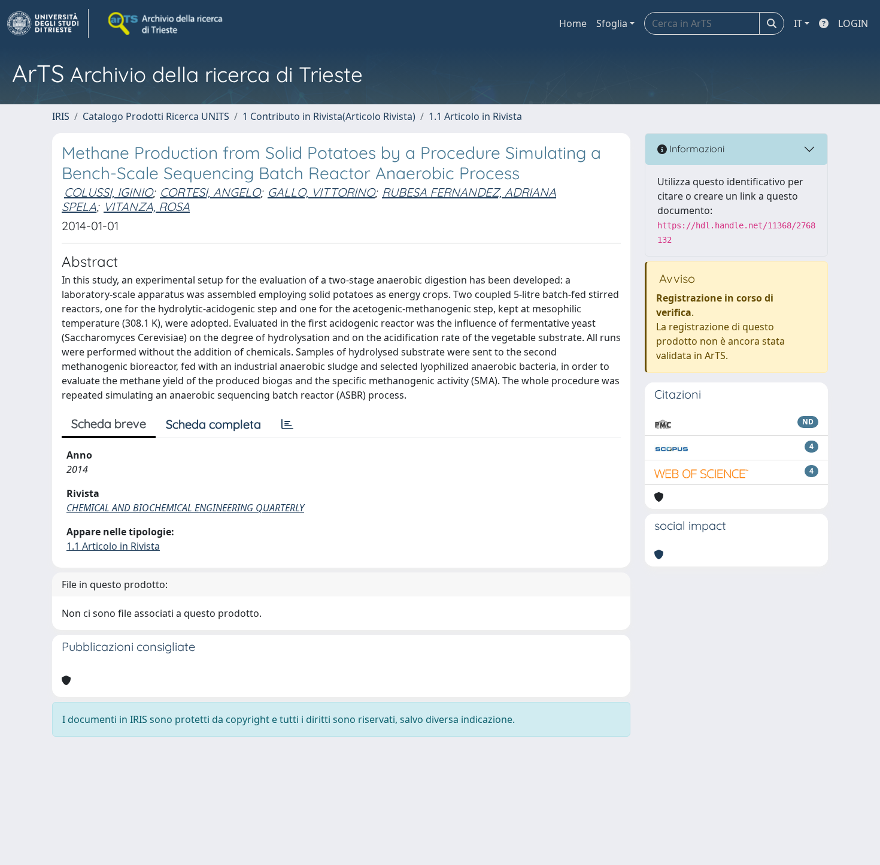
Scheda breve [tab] (108, 423)
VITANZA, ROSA (147, 206)
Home (573, 23)
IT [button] (798, 23)
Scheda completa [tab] (213, 424)
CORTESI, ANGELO (210, 192)
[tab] (287, 424)
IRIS (60, 116)
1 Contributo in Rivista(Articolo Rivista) (328, 116)
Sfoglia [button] (611, 23)
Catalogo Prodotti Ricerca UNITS (156, 116)
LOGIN (853, 23)
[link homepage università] (166, 23)
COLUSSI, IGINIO (108, 192)
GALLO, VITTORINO (321, 192)
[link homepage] (48, 23)
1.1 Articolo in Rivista (475, 116)
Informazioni (695, 149)
